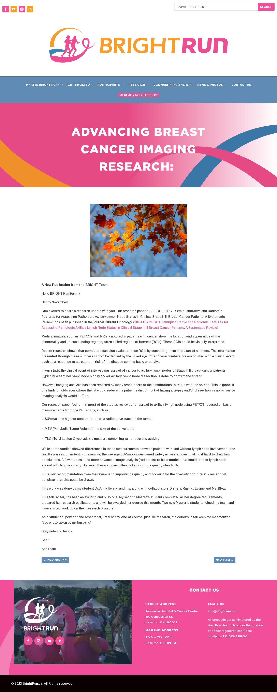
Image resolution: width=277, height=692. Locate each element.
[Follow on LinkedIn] (30, 9)
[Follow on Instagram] (22, 9)
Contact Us (241, 84)
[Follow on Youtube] (14, 9)
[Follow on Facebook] (5, 9)
